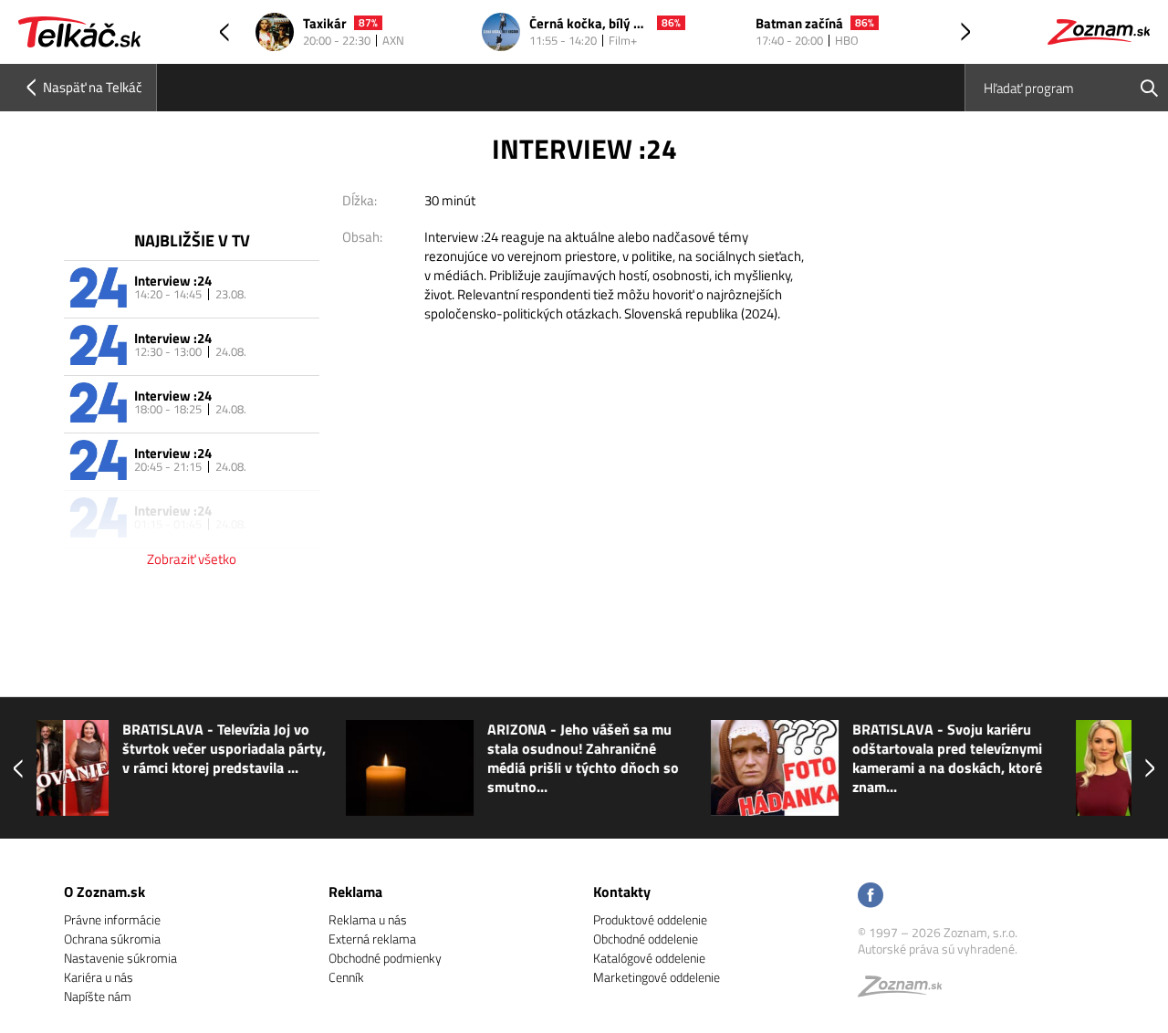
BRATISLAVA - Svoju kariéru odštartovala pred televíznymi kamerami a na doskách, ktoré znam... (671, 758)
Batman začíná (799, 24)
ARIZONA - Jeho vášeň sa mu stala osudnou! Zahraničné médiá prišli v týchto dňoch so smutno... (307, 758)
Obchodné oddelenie (645, 938)
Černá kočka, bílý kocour (589, 24)
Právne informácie (112, 919)
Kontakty (622, 892)
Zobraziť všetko (191, 558)
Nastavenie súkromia (120, 957)
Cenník (346, 976)
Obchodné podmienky (385, 957)
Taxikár (325, 24)
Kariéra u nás (98, 976)
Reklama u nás (367, 919)
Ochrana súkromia (112, 938)
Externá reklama (372, 938)
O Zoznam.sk (104, 892)
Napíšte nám (97, 996)
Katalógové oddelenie (649, 957)
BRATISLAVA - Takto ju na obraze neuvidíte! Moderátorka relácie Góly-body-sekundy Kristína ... (1040, 758)
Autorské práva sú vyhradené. (937, 948)
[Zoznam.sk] (906, 990)
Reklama (355, 892)
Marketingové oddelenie (656, 976)
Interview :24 (173, 280)
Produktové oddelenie (650, 919)
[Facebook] (870, 896)
